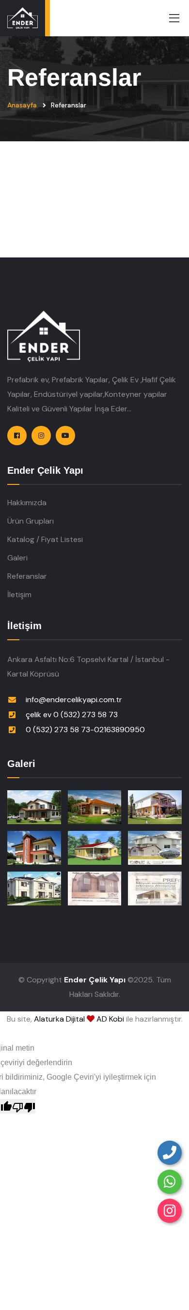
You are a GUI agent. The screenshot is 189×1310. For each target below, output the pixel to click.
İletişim (19, 594)
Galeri (17, 558)
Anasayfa (22, 105)
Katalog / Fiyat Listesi (45, 539)
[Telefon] (170, 1153)
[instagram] (170, 1211)
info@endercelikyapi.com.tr (74, 699)
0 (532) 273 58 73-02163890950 (85, 729)
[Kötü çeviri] (23, 1106)
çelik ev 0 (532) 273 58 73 (72, 714)
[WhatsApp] (170, 1182)
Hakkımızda (27, 502)
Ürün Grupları (30, 521)
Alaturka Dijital (59, 1019)
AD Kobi (110, 1019)
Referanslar (27, 576)
